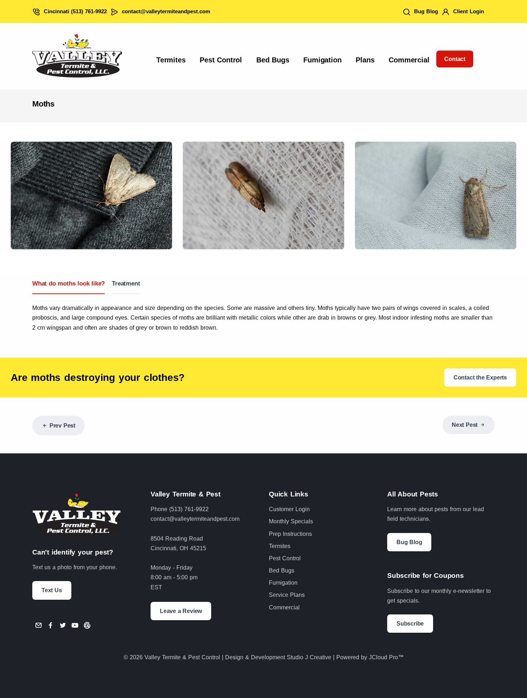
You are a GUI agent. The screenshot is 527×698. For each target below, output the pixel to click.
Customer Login (289, 509)
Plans (365, 60)
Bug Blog (426, 11)
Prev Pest (62, 426)
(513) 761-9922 (189, 509)
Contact (454, 59)
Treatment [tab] (126, 283)
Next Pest (465, 425)
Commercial (409, 60)
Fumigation (322, 60)
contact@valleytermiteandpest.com (166, 11)
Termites (170, 60)
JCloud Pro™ (386, 657)
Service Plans (287, 595)
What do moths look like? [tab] (68, 283)
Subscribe (410, 624)
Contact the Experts (480, 377)
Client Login (468, 11)
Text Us (52, 590)
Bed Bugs (272, 60)
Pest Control (221, 60)
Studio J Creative (309, 657)
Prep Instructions (290, 534)
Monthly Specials (291, 521)
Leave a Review (181, 611)
